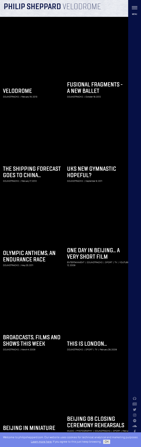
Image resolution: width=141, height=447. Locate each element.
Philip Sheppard (32, 7)
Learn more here (41, 441)
